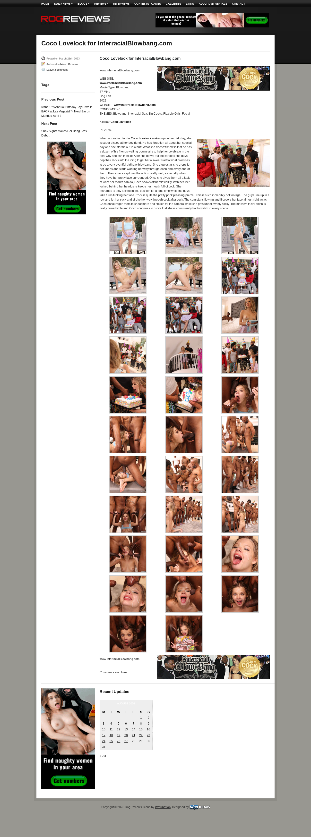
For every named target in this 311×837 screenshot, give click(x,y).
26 (118, 741)
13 (126, 729)
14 (133, 729)
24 (103, 741)
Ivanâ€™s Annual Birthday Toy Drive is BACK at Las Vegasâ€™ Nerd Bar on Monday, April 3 (66, 111)
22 (141, 735)
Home (45, 3)
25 (111, 741)
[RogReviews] (75, 26)
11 (111, 729)
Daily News (63, 3)
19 (118, 735)
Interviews (121, 3)
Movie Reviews (69, 64)
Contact (238, 3)
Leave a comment (57, 69)
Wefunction (163, 807)
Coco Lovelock (121, 122)
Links (190, 3)
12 (118, 729)
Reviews (101, 3)
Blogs (83, 3)
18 (111, 735)
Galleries (173, 3)
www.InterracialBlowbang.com (119, 70)
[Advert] (212, 26)
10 (103, 729)
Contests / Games (147, 3)
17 (103, 735)
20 (126, 735)
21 (133, 735)
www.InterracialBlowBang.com (121, 83)
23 (148, 735)
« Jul (103, 756)
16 (148, 729)
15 (141, 729)
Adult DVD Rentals (213, 3)
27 (126, 741)
